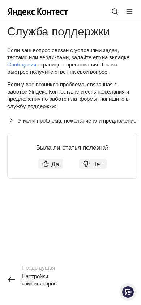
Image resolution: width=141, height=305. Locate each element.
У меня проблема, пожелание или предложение (77, 120)
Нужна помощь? (128, 292)
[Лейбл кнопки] (129, 12)
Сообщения (21, 64)
